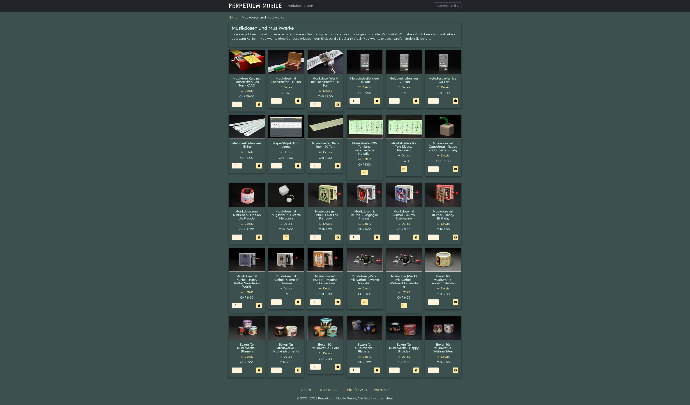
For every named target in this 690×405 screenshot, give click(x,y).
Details (248, 90)
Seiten (308, 6)
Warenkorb (447, 6)
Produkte (294, 6)
